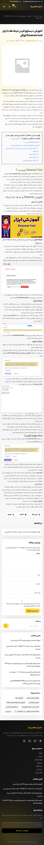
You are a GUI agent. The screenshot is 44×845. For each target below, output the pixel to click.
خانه (40, 16)
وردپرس (8, 711)
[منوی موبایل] (4, 7)
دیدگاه (38, 554)
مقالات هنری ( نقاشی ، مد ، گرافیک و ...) (27, 711)
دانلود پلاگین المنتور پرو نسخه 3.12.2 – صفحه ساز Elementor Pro (24, 673)
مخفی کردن (15, 139)
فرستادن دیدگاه (32, 611)
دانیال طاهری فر (36, 7)
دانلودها (39, 763)
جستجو (38, 621)
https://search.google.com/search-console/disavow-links (22, 260)
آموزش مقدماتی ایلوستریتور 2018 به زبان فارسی (25, 640)
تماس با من (38, 773)
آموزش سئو (19, 698)
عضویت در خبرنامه (22, 831)
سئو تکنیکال (38, 760)
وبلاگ (35, 16)
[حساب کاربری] (9, 6)
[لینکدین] (24, 741)
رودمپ (40, 756)
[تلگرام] (40, 741)
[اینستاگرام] (35, 741)
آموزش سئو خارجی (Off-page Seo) (18, 353)
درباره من (39, 769)
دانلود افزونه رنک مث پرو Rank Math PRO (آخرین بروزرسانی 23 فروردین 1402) (25, 682)
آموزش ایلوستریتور (33, 698)
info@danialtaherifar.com (31, 1)
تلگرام (22, 514)
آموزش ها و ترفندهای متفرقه (16, 702)
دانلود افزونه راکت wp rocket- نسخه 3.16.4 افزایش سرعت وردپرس (22, 656)
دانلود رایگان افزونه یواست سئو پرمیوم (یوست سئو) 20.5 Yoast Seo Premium (22, 665)
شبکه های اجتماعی (12, 707)
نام (38, 575)
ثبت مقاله (39, 766)
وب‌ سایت (37, 593)
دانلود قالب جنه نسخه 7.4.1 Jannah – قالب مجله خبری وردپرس (23, 647)
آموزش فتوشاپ (34, 702)
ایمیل (38, 584)
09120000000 (14, 1)
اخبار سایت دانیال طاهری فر (30, 707)
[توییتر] (30, 741)
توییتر (9, 514)
